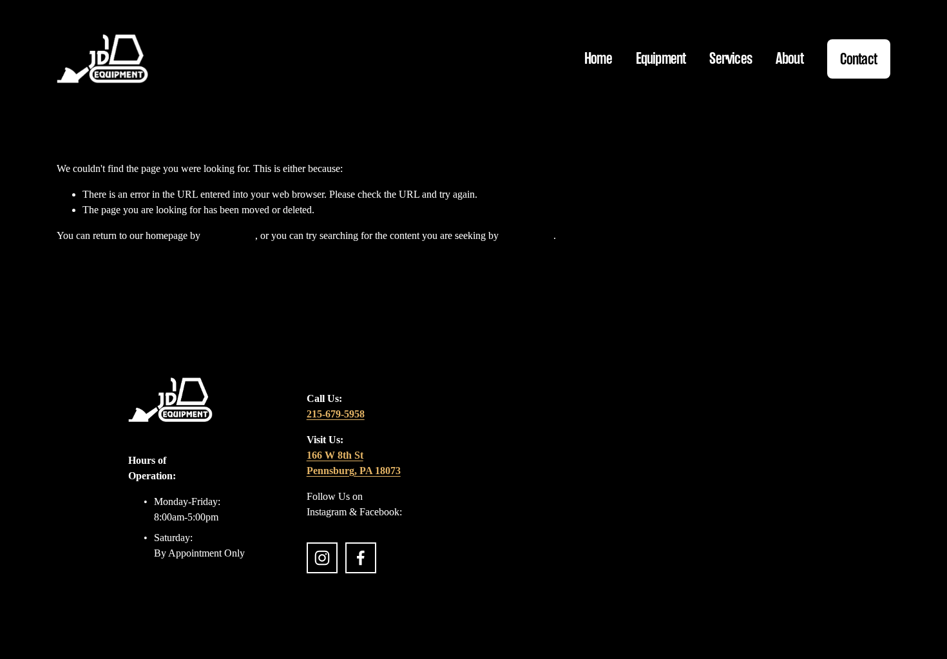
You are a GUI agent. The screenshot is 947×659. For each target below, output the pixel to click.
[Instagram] (322, 557)
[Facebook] (360, 557)
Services (730, 58)
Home (598, 58)
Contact (858, 59)
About (789, 58)
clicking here (229, 235)
